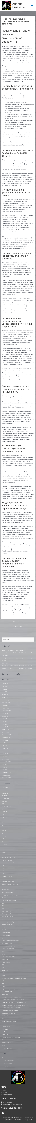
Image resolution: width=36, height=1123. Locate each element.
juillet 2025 (5, 716)
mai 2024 (4, 743)
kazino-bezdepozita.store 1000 (10, 940)
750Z (3, 849)
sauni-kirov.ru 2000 (7, 991)
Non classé (6, 26)
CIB (3, 905)
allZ (3, 865)
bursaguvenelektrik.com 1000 (10, 895)
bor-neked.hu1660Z (7, 892)
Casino (4, 897)
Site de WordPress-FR (8, 1066)
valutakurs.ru (5, 1029)
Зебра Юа (5, 1034)
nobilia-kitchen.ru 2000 (8, 956)
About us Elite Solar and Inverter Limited (13, 650)
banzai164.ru (5, 879)
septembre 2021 (6, 775)
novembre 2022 (6, 761)
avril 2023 (5, 756)
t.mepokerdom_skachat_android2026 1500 (14, 1002)
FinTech (4, 927)
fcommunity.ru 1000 (7, 924)
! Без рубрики (6, 787)
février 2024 (5, 751)
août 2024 (5, 740)
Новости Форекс (7, 1042)
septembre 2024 (6, 737)
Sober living (5, 994)
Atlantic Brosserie (18, 5)
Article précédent (18, 622)
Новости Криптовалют (8, 1040)
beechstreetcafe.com (8, 881)
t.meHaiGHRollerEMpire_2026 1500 (12, 997)
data (3, 908)
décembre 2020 (6, 777)
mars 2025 (5, 727)
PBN (3, 981)
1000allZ (4, 795)
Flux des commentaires (8, 1063)
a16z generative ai (7, 860)
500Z (3, 838)
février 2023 (5, 759)
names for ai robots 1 (8, 948)
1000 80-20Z (5, 793)
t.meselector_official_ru (8, 1013)
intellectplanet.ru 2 (7, 935)
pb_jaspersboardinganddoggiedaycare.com (14, 978)
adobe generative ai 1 (8, 863)
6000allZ (4, 844)
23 (2, 820)
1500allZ (4, 801)
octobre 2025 (5, 708)
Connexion (5, 1058)
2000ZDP (4, 817)
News (3, 954)
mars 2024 (5, 748)
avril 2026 (5, 692)
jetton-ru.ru (5, 938)
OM (3, 965)
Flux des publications (8, 1060)
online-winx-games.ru (8, 973)
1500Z (3, 804)
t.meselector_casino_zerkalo (10, 1010)
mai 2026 (4, 689)
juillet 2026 (5, 684)
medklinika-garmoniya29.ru (9, 946)
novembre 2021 (6, 772)
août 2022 (5, 764)
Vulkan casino (11, 77)
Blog (3, 887)
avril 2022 (4, 769)
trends (3, 1024)
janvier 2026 (5, 700)
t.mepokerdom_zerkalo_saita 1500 (11, 1007)
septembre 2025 (6, 710)
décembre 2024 (6, 735)
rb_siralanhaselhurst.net (8, 989)
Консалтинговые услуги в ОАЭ (11, 1037)
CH (3, 903)
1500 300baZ (6, 798)
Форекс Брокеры (7, 1048)
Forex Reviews (6, 932)
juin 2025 (4, 718)
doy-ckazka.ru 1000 (7, 916)
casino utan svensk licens (9, 900)
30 (2, 825)
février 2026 (5, 697)
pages (3, 975)
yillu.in (3, 1032)
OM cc (4, 967)
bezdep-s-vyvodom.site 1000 (10, 884)
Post (3, 983)
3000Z (4, 828)
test (3, 1018)
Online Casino (6, 970)
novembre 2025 (6, 705)
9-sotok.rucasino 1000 (8, 857)
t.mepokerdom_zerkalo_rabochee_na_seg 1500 (15, 1005)
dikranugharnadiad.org (8, 914)
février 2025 (5, 729)
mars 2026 (5, 694)
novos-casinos (6, 962)
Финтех (4, 1045)
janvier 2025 (5, 732)
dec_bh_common (6, 911)
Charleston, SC (6, 663)
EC (2, 919)
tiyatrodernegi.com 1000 (9, 1021)
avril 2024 (5, 745)
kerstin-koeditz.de (7, 943)
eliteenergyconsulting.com (9, 922)
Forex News (5, 930)
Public (3, 986)
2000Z (4, 814)
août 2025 (5, 713)
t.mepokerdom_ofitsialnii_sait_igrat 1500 (13, 999)
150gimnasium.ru (6, 806)
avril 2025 (4, 724)
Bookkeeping (5, 889)
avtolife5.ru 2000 (7, 876)
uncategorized (6, 1026)
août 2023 (5, 753)
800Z (3, 852)
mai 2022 (4, 767)
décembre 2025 (6, 702)
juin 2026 (4, 686)
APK (3, 873)
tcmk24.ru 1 (5, 1015)
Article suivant (18, 626)
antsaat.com (5, 871)
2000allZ (4, 812)
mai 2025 (4, 721)
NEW (3, 951)
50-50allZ (4, 836)
